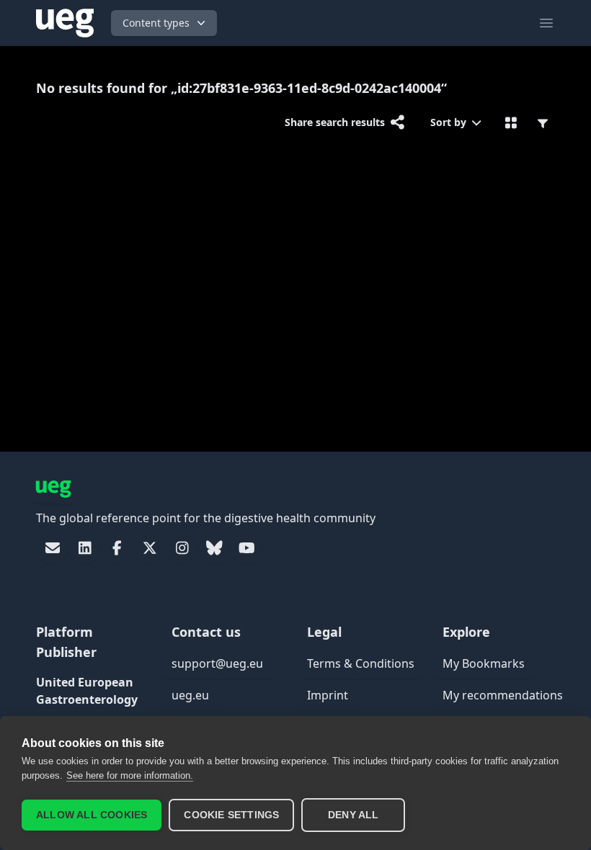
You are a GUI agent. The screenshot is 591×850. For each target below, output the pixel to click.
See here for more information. (129, 775)
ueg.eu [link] (190, 695)
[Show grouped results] (511, 122)
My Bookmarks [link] (484, 663)
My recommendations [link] (503, 695)
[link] (52, 548)
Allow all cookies (91, 815)
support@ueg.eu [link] (217, 663)
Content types (156, 23)
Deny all (353, 815)
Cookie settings (231, 815)
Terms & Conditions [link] (360, 663)
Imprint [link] (327, 695)
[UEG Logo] (65, 23)
